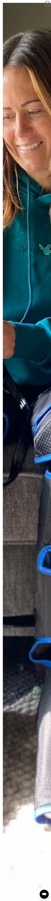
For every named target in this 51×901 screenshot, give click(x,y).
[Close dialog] (47, 3)
